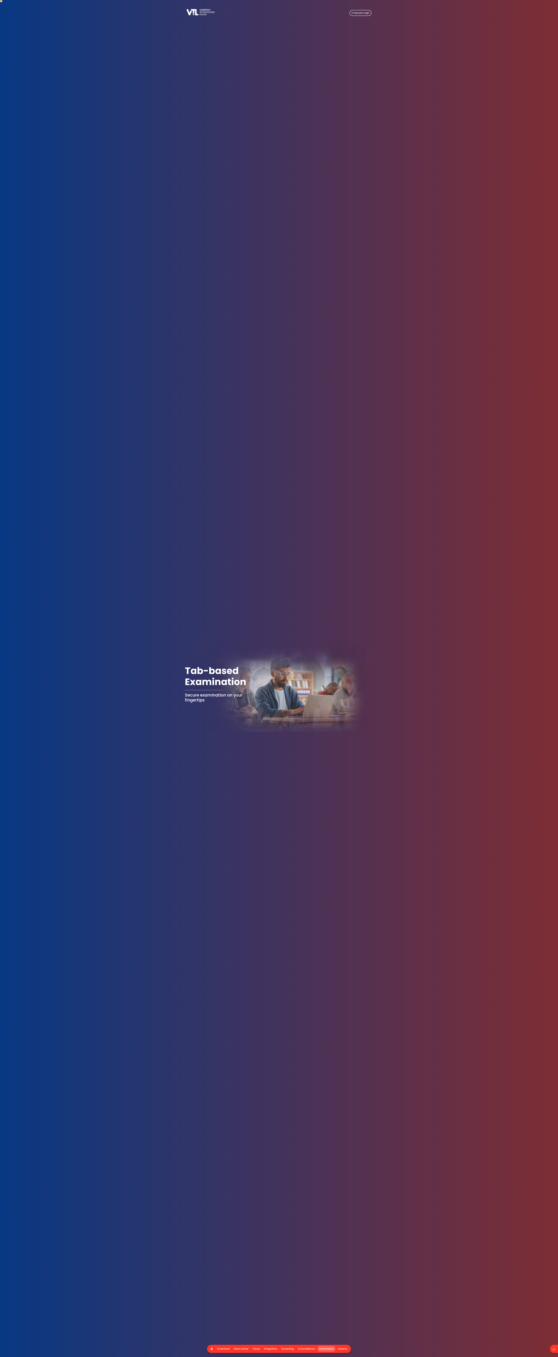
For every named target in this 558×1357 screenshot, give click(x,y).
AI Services (223, 1348)
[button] (256, 1349)
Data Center (241, 1348)
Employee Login (360, 13)
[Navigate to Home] (215, 15)
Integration (270, 1348)
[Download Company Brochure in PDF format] (554, 1349)
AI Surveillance (306, 1348)
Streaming (287, 1348)
